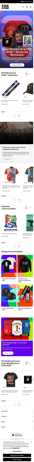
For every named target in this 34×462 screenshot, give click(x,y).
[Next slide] (19, 114)
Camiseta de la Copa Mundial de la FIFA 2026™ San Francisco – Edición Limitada (11, 186)
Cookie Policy (23, 448)
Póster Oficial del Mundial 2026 (9, 232)
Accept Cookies (16, 459)
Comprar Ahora (17, 63)
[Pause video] (29, 124)
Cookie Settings (16, 451)
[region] (16, 451)
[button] (22, 7)
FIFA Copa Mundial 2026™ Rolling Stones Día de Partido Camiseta (10, 388)
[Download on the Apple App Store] (16, 436)
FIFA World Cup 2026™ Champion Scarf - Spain (10, 99)
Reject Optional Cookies (16, 455)
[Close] (30, 442)
